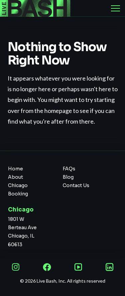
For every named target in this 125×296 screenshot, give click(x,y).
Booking (18, 194)
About (15, 177)
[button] (115, 8)
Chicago (18, 185)
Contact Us (76, 185)
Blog (68, 177)
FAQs (69, 169)
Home (15, 169)
